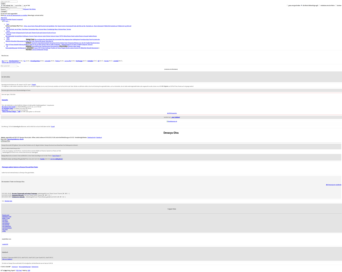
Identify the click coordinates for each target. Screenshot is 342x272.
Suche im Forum (51, 33)
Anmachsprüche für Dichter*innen (59, 43)
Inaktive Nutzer (93, 36)
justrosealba (47, 61)
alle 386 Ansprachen (172, 113)
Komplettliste (18, 36)
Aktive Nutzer (67, 36)
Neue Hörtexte (59, 29)
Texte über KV (49, 41)
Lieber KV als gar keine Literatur (37, 44)
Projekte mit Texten (56, 48)
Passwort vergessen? (17, 19)
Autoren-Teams (33, 36)
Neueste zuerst (5, 215)
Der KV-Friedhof (86, 43)
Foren (8, 39)
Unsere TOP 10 (59, 36)
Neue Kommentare (30, 29)
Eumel (52, 126)
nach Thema (5, 221)
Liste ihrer (56, 159)
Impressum (15, 267)
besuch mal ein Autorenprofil (66, 26)
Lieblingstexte (76, 39)
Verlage (46, 49)
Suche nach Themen (30, 33)
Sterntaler (106, 61)
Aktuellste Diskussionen (17, 41)
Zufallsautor (25, 36)
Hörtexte (70, 46)
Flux (24, 61)
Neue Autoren (39, 29)
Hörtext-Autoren (50, 36)
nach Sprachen (5, 224)
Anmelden (9, 19)
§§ (7, 46)
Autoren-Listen (42, 36)
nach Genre (5, 220)
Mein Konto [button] (4, 18)
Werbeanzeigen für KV (68, 44)
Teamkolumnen (46, 46)
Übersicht (8, 41)
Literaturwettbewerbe (38, 49)
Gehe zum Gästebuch (7, 259)
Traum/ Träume (55, 156)
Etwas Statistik (14, 44)
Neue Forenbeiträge (49, 29)
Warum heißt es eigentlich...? (54, 44)
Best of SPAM (77, 44)
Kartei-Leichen (75, 36)
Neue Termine (67, 29)
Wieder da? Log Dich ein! (124, 26)
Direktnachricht (91, 137)
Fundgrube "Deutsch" (87, 44)
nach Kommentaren (7, 228)
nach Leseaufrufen (6, 226)
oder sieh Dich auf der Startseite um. (84, 26)
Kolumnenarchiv (54, 46)
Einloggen (4, 11)
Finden (3, 3)
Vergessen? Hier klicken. (29, 9)
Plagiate (63, 48)
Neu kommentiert (57, 39)
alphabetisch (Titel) (6, 216)
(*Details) (34, 84)
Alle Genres (42, 41)
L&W (29, 270)
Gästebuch (99, 137)
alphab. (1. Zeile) (6, 218)
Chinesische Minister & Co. (74, 43)
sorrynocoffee (68, 61)
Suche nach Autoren (41, 33)
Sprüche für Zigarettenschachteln (40, 43)
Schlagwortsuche (20, 33)
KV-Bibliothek (82, 48)
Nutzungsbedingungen (12, 48)
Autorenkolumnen (37, 46)
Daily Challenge (46, 48)
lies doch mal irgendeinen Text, (49, 26)
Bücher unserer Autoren (72, 48)
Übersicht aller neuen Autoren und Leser (11, 62)
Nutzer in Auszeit (83, 36)
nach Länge (5, 229)
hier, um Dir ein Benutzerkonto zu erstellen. (15, 15)
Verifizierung (21, 48)
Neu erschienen (39, 39)
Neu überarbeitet (47, 39)
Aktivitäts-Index (8, 201)
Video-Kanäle (76, 46)
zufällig (4, 231)
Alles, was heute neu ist (12, 29)
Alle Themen (35, 41)
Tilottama (57, 61)
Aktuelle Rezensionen (92, 48)
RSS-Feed (19, 270)
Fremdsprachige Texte (86, 39)
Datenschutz (35, 267)
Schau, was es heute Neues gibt (32, 26)
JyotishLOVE (5, 244)
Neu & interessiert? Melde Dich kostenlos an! (106, 26)
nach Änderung (5, 223)
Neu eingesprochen (67, 39)
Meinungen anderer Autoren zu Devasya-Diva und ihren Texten (20, 167)
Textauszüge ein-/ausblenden (334, 185)
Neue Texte (22, 29)
